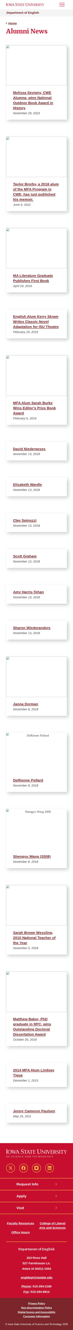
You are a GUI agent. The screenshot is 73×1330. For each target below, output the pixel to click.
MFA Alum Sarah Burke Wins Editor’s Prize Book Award (34, 408)
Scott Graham (25, 556)
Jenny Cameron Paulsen (34, 1111)
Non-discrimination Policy (36, 1307)
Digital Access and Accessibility (36, 1312)
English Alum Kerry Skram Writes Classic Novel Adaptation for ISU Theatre (36, 322)
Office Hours (20, 1232)
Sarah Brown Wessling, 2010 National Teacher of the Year (34, 938)
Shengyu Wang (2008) (32, 856)
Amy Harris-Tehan (28, 592)
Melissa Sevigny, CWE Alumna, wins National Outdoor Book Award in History (33, 100)
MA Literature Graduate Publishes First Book (33, 278)
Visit (20, 1208)
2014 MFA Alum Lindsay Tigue (33, 1072)
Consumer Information (36, 1316)
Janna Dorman (25, 704)
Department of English (22, 12)
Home (12, 23)
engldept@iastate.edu (36, 1277)
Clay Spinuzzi (24, 520)
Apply (21, 1196)
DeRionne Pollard (28, 780)
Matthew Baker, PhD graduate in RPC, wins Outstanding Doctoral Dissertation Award (32, 1026)
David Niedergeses (29, 449)
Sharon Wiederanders (31, 628)
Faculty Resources (20, 1223)
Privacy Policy (36, 1303)
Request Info (27, 1184)
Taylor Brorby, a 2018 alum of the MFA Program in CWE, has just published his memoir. (36, 191)
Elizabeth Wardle (27, 484)
